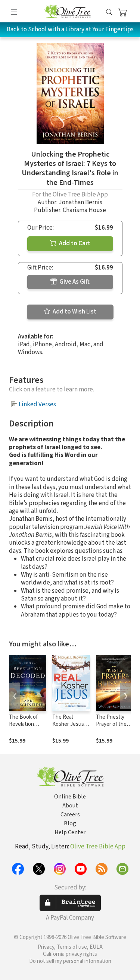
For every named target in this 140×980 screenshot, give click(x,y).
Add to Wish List (74, 311)
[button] (109, 12)
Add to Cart (74, 243)
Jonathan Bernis (80, 202)
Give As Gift (74, 281)
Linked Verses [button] (37, 404)
